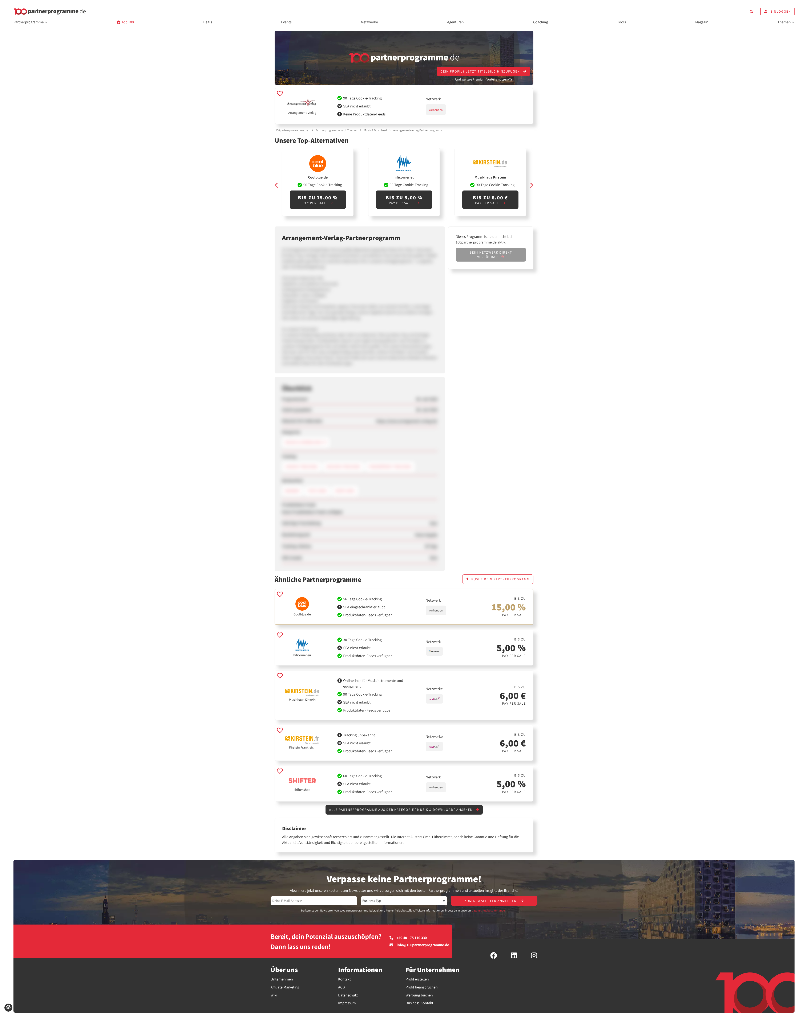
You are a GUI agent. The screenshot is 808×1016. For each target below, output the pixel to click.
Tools (621, 22)
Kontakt (344, 979)
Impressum (347, 1002)
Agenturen (455, 22)
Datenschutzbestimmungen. (489, 910)
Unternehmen (282, 979)
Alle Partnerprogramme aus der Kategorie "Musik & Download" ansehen (401, 809)
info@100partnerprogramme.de (423, 945)
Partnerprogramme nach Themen (336, 130)
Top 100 (127, 22)
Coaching (540, 22)
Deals (207, 22)
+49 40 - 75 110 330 (412, 938)
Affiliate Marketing (285, 987)
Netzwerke (369, 22)
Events (286, 22)
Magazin (701, 22)
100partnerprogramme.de (292, 130)
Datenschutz (348, 995)
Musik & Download (375, 130)
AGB (341, 987)
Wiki (274, 995)
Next (531, 185)
